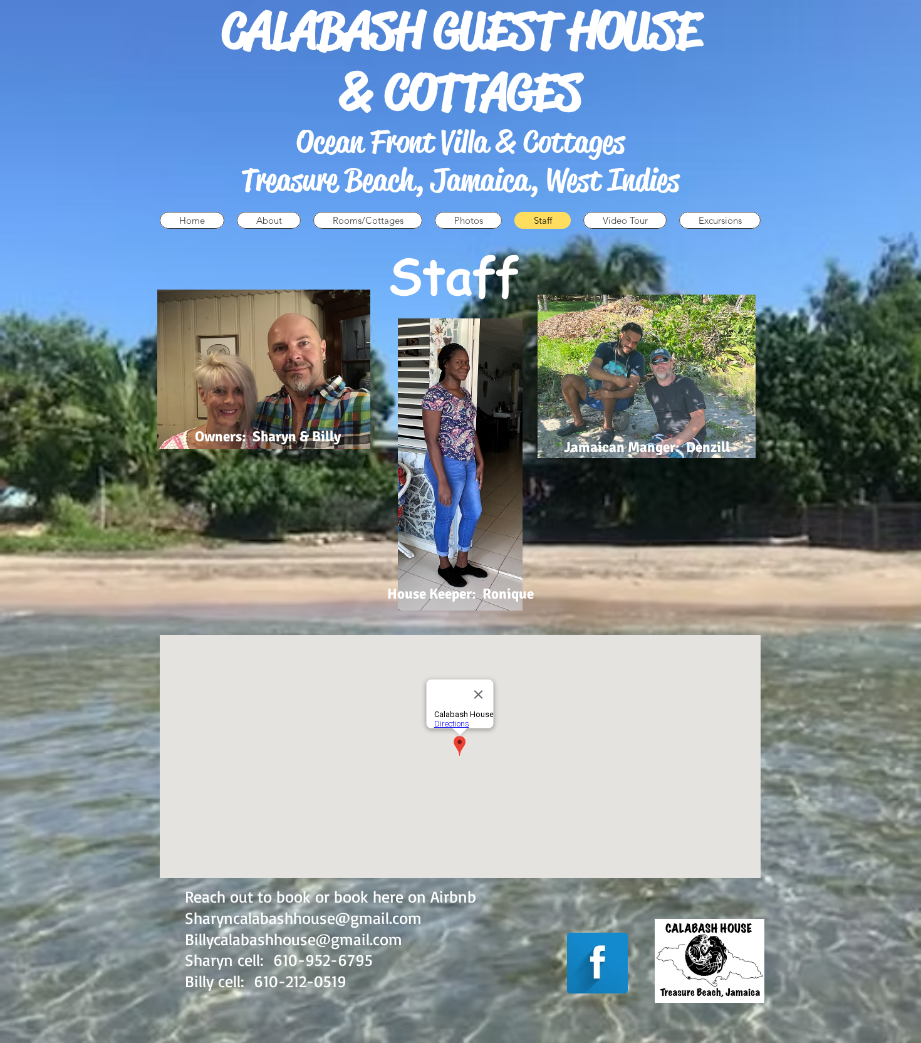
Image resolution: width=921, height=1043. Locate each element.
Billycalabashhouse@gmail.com (293, 939)
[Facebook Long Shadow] (597, 963)
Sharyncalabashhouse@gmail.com (303, 918)
